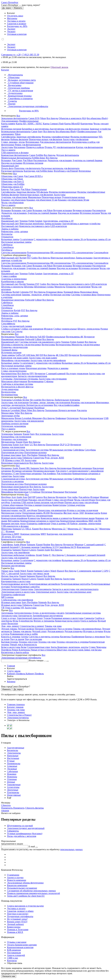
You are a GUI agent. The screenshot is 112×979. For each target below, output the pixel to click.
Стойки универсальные (65, 329)
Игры (15, 621)
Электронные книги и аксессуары (18, 592)
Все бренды (52, 118)
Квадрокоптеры (9, 373)
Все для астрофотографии (66, 405)
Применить (7, 808)
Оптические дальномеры (13, 426)
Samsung (18, 434)
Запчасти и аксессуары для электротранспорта (75, 589)
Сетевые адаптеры (76, 505)
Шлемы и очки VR (14, 460)
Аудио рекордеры (10, 389)
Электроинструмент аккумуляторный (25, 828)
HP (33, 497)
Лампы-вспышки (53, 223)
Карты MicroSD (72, 123)
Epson (16, 444)
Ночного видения (67, 410)
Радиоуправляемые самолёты (25, 586)
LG (31, 444)
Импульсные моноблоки (32, 223)
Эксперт (11, 29)
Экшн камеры (8, 355)
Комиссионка (13, 927)
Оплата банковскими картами (22, 944)
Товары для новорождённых (87, 628)
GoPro (19, 355)
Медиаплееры (8, 442)
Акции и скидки (15, 877)
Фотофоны (6, 292)
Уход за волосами (33, 639)
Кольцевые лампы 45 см (98, 239)
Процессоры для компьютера (52, 510)
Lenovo (39, 497)
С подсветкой (14, 407)
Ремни (15, 650)
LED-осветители (58, 226)
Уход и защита (8, 150)
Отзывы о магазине (16, 942)
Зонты (54, 647)
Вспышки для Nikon (43, 210)
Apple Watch (20, 571)
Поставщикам (14, 952)
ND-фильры (42, 192)
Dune (25, 442)
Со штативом (26, 239)
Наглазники (20, 147)
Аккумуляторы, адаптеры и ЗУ (58, 221)
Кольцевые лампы (10, 239)
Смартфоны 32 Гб (49, 547)
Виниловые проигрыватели (15, 463)
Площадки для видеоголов (14, 347)
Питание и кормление (46, 628)
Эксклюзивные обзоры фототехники (25, 883)
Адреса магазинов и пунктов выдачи (25, 906)
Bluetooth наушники (82, 468)
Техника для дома (47, 642)
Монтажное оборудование (14, 381)
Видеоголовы (48, 344)
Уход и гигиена (64, 628)
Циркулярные (14, 795)
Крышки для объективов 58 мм (73, 200)
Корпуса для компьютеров (40, 515)
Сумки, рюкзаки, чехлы (13, 142)
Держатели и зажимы (57, 368)
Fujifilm (39, 155)
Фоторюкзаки (32, 142)
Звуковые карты (92, 513)
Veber (30, 410)
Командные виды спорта (67, 621)
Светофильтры (8, 136)
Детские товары (9, 628)
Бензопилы (12, 750)
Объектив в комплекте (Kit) (72, 118)
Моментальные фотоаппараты (16, 158)
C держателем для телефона (47, 363)
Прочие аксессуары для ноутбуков (81, 502)
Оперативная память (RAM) (36, 513)
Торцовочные (14, 784)
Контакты (12, 960)
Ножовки (11, 774)
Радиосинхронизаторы (38, 252)
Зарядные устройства (100, 129)
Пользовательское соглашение (22, 888)
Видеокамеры (8, 336)
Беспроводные (64, 468)
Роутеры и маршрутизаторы (38, 505)
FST (29, 258)
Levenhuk (15, 410)
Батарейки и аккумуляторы (35, 129)
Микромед (37, 418)
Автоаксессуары (9, 615)
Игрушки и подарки (93, 631)
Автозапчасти (25, 615)
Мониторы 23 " (75, 529)
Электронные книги (46, 592)
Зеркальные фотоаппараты (14, 118)
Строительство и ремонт (32, 626)
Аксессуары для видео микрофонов (48, 360)
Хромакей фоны (71, 292)
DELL (28, 529)
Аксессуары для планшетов (15, 557)
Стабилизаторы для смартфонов (17, 600)
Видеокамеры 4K (74, 336)
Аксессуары (7, 147)
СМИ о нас (12, 958)
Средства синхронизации (14, 252)
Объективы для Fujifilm (12, 184)
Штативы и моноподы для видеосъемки (21, 344)
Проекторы (6, 444)
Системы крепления (11, 294)
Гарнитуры (38, 457)
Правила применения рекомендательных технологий (33, 893)
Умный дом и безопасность (23, 644)
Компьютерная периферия (14, 518)
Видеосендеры (8, 392)
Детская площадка (73, 631)
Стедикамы (7, 379)
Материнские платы (11, 513)
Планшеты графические (38, 523)
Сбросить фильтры (34, 808)
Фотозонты (6, 234)
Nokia (45, 555)
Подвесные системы (60, 294)
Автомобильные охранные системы (83, 613)
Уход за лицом (17, 639)
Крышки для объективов (13, 200)
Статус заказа (13, 671)
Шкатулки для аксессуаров (70, 650)
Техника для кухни (28, 642)
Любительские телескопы (67, 400)
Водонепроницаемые (90, 355)
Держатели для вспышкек (14, 213)
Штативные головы (44, 286)
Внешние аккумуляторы (13, 565)
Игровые (94, 497)
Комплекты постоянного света (34, 226)
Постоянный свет (10, 226)
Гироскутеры (26, 589)
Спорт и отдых (8, 618)
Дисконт (11, 31)
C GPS (105, 571)
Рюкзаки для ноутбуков (39, 500)
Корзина (11, 681)
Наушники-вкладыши (44, 471)
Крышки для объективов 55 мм (41, 200)
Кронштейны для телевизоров (16, 436)
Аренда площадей (16, 955)
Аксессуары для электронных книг (74, 592)
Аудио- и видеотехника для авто (48, 613)
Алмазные (12, 766)
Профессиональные (29, 121)
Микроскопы (7, 418)
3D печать (6, 536)
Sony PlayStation (30, 455)
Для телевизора (64, 473)
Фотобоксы (7, 218)
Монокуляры (7, 413)
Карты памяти (8, 123)
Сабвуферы (78, 450)
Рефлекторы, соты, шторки (14, 231)
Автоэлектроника (23, 613)
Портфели (6, 650)
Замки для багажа (93, 650)
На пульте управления (77, 373)
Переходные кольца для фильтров (45, 139)
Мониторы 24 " (91, 529)
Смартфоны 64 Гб (67, 547)
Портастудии (25, 489)
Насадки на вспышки (11, 163)
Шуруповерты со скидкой (20, 825)
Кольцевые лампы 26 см (74, 239)
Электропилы (14, 753)
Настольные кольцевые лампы (16, 242)
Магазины (12, 18)
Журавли (48, 329)
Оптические (73, 418)
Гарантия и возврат (16, 23)
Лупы (4, 407)
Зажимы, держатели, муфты (36, 294)
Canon (34, 131)
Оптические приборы (19, 88)
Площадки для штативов (78, 286)
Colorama (24, 292)
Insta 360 (34, 355)
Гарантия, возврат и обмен (20, 911)
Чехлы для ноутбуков (84, 500)
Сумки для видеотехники (14, 371)
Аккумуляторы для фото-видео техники (69, 129)
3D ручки (16, 536)
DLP (62, 444)
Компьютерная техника (20, 96)
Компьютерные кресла (12, 539)
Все (18, 115)
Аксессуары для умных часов (34, 573)
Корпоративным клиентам (20, 947)
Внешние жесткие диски (13, 523)
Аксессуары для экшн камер (43, 357)
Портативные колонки (35, 452)
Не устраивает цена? (17, 919)
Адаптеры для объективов (14, 197)
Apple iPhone (20, 544)
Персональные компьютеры (15, 507)
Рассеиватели (40, 160)
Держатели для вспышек (59, 160)
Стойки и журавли (10, 329)
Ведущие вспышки (62, 210)
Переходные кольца (51, 197)
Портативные (52, 444)
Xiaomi (26, 434)
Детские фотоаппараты (67, 155)
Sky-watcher (36, 400)
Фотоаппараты (15, 75)
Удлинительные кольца (73, 197)
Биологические (95, 418)
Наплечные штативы (36, 368)
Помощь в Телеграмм (17, 929)
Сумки (92, 647)
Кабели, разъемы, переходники (85, 523)
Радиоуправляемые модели (14, 584)
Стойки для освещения (31, 329)
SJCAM (26, 355)
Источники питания (11, 129)
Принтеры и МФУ (10, 534)
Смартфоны (7, 544)
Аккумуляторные (15, 747)
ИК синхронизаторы (60, 252)
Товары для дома (53, 626)
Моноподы (59, 286)
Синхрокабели (101, 252)
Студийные (35, 492)
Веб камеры (14, 521)
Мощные (104, 497)
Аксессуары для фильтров (76, 139)
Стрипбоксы (7, 247)
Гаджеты (12, 101)
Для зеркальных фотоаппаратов (55, 142)
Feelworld (29, 300)
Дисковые (12, 769)
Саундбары (90, 450)
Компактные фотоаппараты (15, 155)
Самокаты (89, 618)
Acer (21, 444)
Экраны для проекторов (13, 447)
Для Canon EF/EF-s (33, 176)
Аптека (24, 636)
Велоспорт (12, 623)
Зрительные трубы (10, 415)
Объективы (14, 77)
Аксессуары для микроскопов (29, 421)
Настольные (28, 407)
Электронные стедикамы (25, 379)
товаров (5, 810)
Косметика (65, 636)
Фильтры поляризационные (84, 136)
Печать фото (7, 168)
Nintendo (42, 455)
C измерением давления (89, 571)
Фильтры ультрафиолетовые (56, 136)
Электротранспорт (10, 589)
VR (3, 460)
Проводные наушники (30, 473)
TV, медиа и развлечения (20, 90)
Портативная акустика (12, 452)
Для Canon (17, 160)
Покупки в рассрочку (17, 913)
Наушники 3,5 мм (10, 473)
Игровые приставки (11, 455)
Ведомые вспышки (82, 210)
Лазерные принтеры (30, 534)
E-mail (32, 846)
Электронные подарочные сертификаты (28, 106)
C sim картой (12, 573)
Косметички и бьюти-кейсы (15, 652)
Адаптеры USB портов (22, 502)
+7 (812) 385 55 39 (30, 54)
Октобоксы (6, 250)
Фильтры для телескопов (83, 402)
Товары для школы (22, 631)
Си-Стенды (16, 331)
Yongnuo (23, 221)
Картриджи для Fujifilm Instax (38, 171)
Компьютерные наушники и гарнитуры (40, 521)
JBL (28, 468)
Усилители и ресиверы (12, 481)
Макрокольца (34, 197)
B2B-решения (14, 950)
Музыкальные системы (60, 450)
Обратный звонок (59, 67)
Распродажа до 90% (29, 110)
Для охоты (82, 410)
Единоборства (26, 621)
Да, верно (6, 8)
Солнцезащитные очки (38, 647)
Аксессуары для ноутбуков (14, 500)
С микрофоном (96, 471)
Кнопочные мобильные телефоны (18, 555)
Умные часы (7, 571)
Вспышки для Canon (22, 210)
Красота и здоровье (10, 636)
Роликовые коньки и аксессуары (67, 618)
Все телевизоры (43, 434)
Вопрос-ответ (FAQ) (17, 921)
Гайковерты (13, 831)
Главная (11, 665)
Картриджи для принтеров (60, 534)
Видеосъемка (14, 85)
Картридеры (86, 123)
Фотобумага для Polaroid (66, 171)
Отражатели (7, 236)
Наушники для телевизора (14, 439)
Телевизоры (7, 434)
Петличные (46, 492)
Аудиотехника (15, 93)
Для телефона (49, 473)
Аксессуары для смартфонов (15, 552)
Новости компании (16, 880)
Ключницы (24, 650)
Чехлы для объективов (12, 202)
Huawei (25, 550)
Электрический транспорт (30, 618)
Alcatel (39, 555)
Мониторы (6, 529)
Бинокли (5, 410)
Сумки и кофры (9, 276)
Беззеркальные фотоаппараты (16, 131)
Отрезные (12, 779)
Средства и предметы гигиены (44, 636)
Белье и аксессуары (10, 647)
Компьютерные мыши (84, 518)
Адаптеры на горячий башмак (87, 160)
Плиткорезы (13, 792)
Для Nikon (28, 160)
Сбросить (6, 805)
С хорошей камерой (56, 373)
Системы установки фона (84, 294)
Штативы (29, 286)
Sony (40, 131)
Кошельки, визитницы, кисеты (72, 647)
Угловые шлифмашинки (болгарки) (24, 833)
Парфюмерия (77, 636)
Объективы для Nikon (12, 179)
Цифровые (60, 418)
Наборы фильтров (19, 139)
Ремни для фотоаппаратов (28, 144)
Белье (24, 647)
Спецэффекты (8, 323)
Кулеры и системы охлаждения (82, 510)
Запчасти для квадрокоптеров (32, 376)
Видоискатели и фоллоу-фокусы (17, 386)
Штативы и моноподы (12, 286)
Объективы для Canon (12, 176)
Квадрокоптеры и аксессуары (15, 581)
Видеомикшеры (36, 381)
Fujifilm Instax (38, 158)
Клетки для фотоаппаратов (89, 147)
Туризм (47, 618)
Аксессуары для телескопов (15, 402)
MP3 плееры (7, 597)
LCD (67, 444)
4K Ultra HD (62, 355)
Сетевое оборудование (12, 505)
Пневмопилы (13, 763)
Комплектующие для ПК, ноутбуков (19, 510)
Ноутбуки (6, 497)
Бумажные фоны (54, 292)
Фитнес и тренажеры (44, 621)
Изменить (18, 8)
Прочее (11, 103)
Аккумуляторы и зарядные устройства (81, 223)
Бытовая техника (9, 642)
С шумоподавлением (77, 471)
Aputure (38, 221)
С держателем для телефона (47, 239)
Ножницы (12, 776)
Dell (30, 497)
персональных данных (71, 849)
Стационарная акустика (13, 450)
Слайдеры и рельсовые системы (17, 384)
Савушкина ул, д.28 (11, 54)
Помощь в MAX (15, 932)
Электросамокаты (43, 589)
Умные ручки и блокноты (43, 650)
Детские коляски (26, 628)
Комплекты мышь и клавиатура (56, 518)
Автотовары (7, 613)
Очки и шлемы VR (60, 523)
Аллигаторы (13, 787)
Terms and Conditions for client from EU (26, 896)
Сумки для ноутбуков (62, 500)
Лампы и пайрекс (10, 229)
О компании (13, 875)
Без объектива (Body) (97, 118)
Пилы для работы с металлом (21, 836)
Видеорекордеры (9, 394)
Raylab (23, 258)
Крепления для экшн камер (14, 357)
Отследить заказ (15, 15)
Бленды (5, 189)
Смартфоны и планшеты (20, 98)
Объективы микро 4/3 (12, 186)
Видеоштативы (63, 344)
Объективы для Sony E (12, 181)
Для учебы (72, 497)
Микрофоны (7, 492)
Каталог (5, 70)
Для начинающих (10, 121)
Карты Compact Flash (53, 123)
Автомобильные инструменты (48, 615)
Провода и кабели (35, 147)
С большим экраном (29, 547)
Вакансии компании (17, 885)
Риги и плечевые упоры (13, 368)
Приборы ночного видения (14, 423)
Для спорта (60, 471)
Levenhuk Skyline (20, 400)
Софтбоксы (7, 244)
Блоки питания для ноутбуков (49, 502)
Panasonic (20, 336)
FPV (32, 373)
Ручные (11, 761)
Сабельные (12, 771)
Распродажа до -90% (17, 26)
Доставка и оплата (16, 21)
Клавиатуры (34, 518)
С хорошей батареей (95, 555)
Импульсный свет (10, 223)
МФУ (43, 534)
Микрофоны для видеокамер (15, 360)
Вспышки (6, 160)
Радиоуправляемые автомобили (44, 584)
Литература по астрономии (39, 405)
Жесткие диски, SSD (73, 513)
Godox (34, 258)
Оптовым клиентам (17, 34)
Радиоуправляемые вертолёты (76, 584)
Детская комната (55, 631)
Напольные (12, 755)
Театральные (51, 410)
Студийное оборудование (21, 82)
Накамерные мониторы (12, 300)
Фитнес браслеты (10, 576)
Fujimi (31, 221)
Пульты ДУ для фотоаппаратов (60, 147)
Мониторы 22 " (59, 529)
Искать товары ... (37, 660)
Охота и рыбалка (88, 621)
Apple (15, 468)
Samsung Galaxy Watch (45, 571)
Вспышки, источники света (22, 80)
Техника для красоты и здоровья (72, 642)
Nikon (43, 118)
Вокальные (58, 492)
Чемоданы (101, 647)
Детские (83, 418)
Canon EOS (34, 118)
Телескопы (6, 400)
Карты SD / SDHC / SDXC (29, 123)
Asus (24, 497)
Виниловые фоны (89, 292)
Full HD (41, 336)
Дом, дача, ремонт (10, 626)
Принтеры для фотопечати (27, 168)
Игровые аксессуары (11, 457)
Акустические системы (37, 450)
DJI (41, 355)
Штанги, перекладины (88, 329)
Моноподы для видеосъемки (85, 344)
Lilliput (38, 300)
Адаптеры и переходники (14, 279)
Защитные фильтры (26, 192)
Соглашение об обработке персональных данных (31, 890)
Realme (46, 544)
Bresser (18, 418)
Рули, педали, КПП (54, 457)
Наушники (6, 468)
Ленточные (12, 790)
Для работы (84, 497)
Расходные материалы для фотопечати (60, 168)
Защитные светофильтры (28, 136)
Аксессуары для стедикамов (53, 379)
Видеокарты (56, 513)
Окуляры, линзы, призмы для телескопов (50, 402)
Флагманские (83, 547)
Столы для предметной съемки (16, 326)
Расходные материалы (12, 171)
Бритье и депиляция (95, 636)
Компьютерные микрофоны (74, 521)
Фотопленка (84, 171)
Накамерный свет (10, 165)
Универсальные (39, 189)
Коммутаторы (59, 505)
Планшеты (6, 550)
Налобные (39, 407)
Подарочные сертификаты (20, 916)
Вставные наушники (22, 471)
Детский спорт (39, 631)
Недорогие (89, 336)
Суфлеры (48, 381)
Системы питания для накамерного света (40, 342)
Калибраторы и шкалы (12, 281)
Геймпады (27, 457)
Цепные (11, 782)
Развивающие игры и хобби (24, 634)
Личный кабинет (15, 924)
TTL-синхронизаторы (82, 252)
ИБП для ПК (95, 521)
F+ (50, 555)
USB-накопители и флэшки (15, 152)
